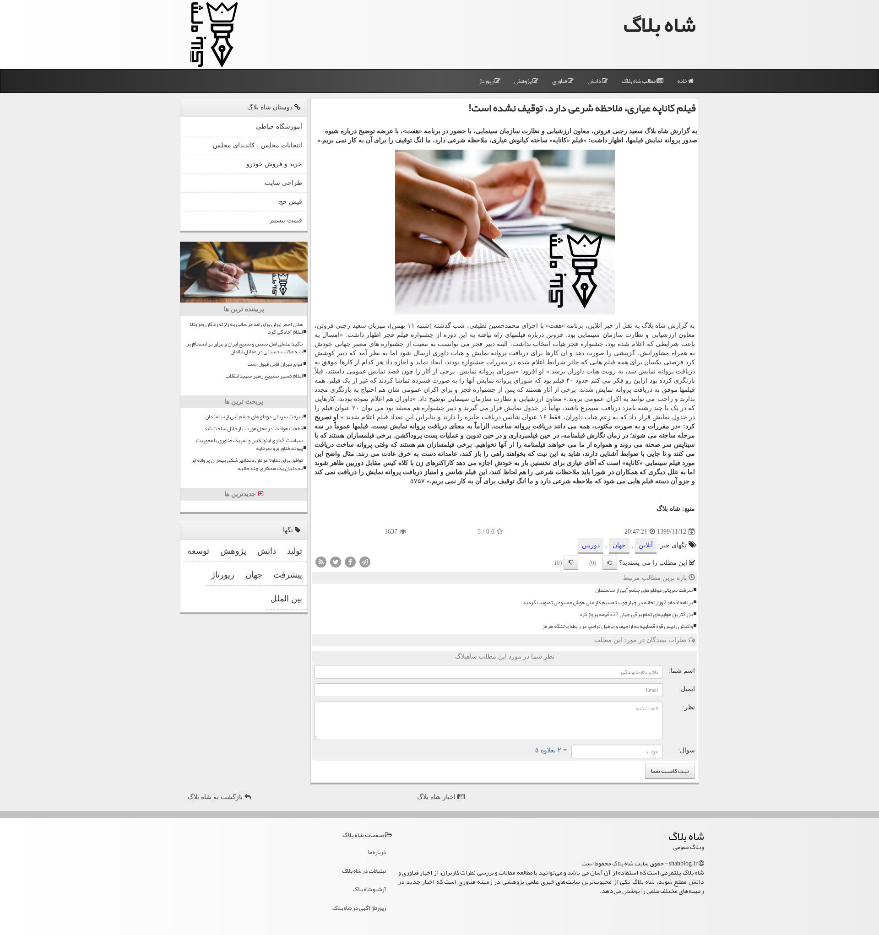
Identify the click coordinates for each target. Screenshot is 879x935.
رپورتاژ (486, 81)
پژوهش (523, 81)
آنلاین (646, 545)
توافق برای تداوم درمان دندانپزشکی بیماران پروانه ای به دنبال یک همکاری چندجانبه (247, 464)
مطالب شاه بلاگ (639, 81)
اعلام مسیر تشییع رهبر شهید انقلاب (264, 376)
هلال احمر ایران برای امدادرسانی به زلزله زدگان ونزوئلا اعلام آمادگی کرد (246, 328)
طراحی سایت (283, 182)
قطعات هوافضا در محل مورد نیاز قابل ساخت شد (253, 428)
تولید (294, 551)
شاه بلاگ (660, 24)
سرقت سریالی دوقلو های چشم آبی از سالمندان (644, 590)
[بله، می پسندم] (609, 563)
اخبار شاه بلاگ (437, 797)
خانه (682, 81)
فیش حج (290, 201)
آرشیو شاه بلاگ (369, 889)
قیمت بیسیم (286, 220)
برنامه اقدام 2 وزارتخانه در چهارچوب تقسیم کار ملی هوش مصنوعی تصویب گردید (607, 602)
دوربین (591, 545)
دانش (594, 81)
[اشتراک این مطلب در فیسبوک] (350, 561)
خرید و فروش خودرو (274, 164)
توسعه (198, 551)
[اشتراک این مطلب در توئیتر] (335, 561)
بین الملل (286, 598)
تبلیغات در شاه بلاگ (364, 871)
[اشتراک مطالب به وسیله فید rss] (321, 561)
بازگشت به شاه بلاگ (216, 797)
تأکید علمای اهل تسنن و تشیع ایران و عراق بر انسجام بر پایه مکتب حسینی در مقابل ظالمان (244, 348)
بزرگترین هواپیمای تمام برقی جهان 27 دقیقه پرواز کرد (636, 614)
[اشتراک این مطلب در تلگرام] (364, 561)
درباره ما (377, 852)
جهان (619, 545)
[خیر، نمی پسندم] (571, 563)
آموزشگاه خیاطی (279, 126)
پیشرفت (287, 574)
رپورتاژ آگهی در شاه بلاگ (359, 908)
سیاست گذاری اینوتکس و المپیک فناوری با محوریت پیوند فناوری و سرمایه (249, 444)
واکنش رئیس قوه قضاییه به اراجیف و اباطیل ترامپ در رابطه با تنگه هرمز (617, 626)
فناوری (560, 81)
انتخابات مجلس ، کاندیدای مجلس (257, 145)
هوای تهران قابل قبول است (275, 364)
